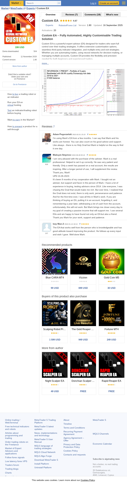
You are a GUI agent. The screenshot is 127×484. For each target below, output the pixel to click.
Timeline (68, 424)
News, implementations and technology (45, 434)
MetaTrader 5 (99, 420)
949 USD (83, 339)
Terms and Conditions (74, 427)
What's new (112, 14)
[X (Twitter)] (104, 455)
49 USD (55, 391)
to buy (15, 94)
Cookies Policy (71, 451)
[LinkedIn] (114, 455)
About (66, 420)
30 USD (111, 288)
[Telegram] (99, 455)
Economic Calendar (102, 444)
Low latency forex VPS (16, 461)
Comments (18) (93, 14)
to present (17, 126)
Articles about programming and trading (14, 435)
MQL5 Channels (101, 433)
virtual (10, 105)
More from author (20, 66)
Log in (93, 3)
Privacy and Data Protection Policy (72, 445)
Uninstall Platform (43, 467)
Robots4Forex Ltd (67, 25)
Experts (49, 25)
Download (46, 460)
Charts (8, 472)
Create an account (109, 3)
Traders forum (12, 465)
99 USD (55, 288)
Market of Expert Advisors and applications (13, 451)
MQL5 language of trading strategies (43, 447)
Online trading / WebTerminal (12, 421)
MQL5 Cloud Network (44, 452)
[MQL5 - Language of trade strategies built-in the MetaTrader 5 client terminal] (4, 3)
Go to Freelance (19, 84)
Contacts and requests (75, 454)
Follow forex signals (14, 457)
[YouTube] (109, 455)
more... (45, 63)
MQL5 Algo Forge (43, 456)
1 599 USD (54, 339)
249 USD (111, 339)
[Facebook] (94, 455)
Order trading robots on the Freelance (16, 443)
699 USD (83, 288)
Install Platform (41, 463)
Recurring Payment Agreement (73, 432)
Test (9, 110)
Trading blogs (11, 469)
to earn (16, 119)
